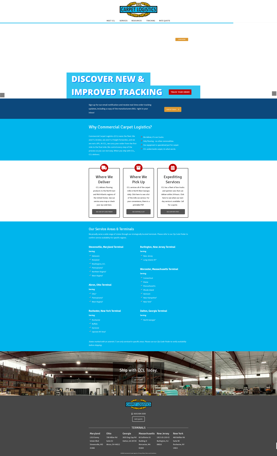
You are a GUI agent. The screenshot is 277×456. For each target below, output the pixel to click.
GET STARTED (138, 380)
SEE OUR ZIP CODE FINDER (104, 212)
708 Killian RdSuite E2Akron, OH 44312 (113, 439)
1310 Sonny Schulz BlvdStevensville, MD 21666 (96, 440)
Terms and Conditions (151, 453)
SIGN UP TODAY (171, 109)
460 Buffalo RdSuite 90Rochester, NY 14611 (179, 440)
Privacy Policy (141, 453)
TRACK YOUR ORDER (180, 92)
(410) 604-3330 (139, 413)
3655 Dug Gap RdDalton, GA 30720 (129, 437)
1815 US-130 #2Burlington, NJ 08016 (163, 439)
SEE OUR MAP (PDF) (173, 212)
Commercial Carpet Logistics (138, 9)
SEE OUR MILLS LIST (138, 212)
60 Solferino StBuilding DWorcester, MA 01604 (147, 440)
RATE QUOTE (138, 419)
